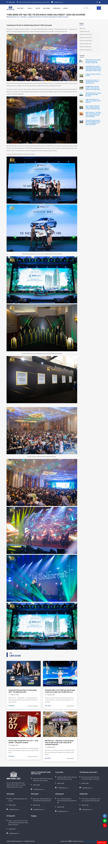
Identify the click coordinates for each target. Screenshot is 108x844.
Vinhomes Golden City (85, 43)
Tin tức (37, 8)
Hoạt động (46, 8)
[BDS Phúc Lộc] (104, 816)
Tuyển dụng (56, 8)
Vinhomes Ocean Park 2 (86, 37)
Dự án (29, 8)
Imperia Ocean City (84, 31)
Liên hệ (65, 8)
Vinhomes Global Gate (85, 46)
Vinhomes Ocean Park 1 (86, 34)
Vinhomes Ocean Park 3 (86, 40)
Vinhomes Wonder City (85, 49)
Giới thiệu (20, 8)
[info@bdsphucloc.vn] (105, 821)
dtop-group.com (87, 841)
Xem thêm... (12, 705)
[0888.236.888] (104, 826)
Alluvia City (82, 28)
